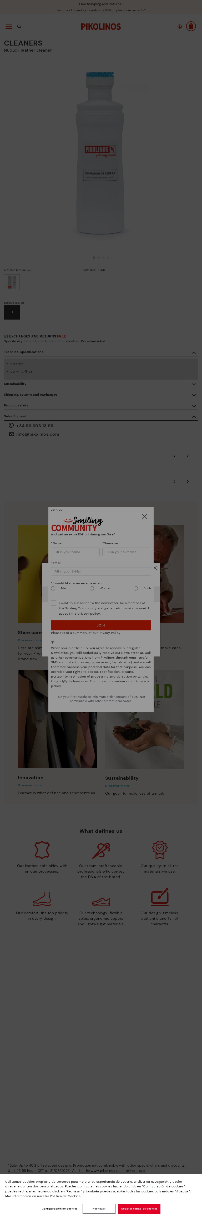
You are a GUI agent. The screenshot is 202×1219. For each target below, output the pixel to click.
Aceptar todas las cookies (139, 1208)
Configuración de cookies (60, 1208)
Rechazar (99, 1208)
